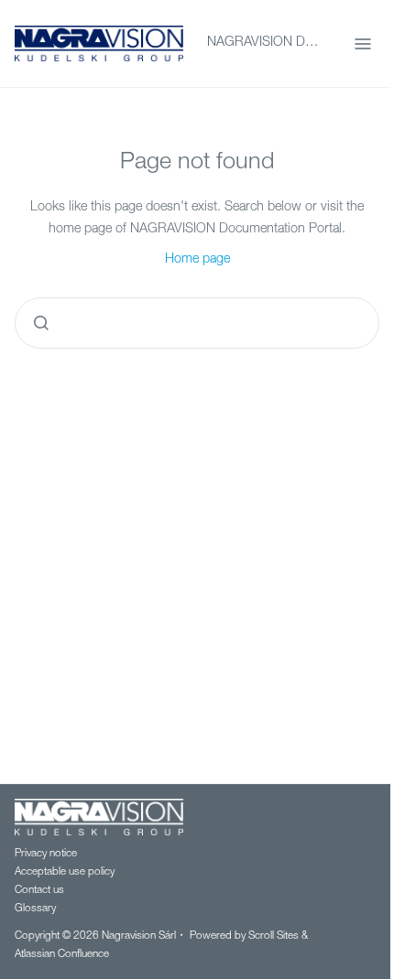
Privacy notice (46, 854)
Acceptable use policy (65, 872)
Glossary (35, 909)
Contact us (39, 891)
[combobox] (197, 323)
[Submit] (41, 323)
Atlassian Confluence (62, 955)
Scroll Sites (273, 936)
